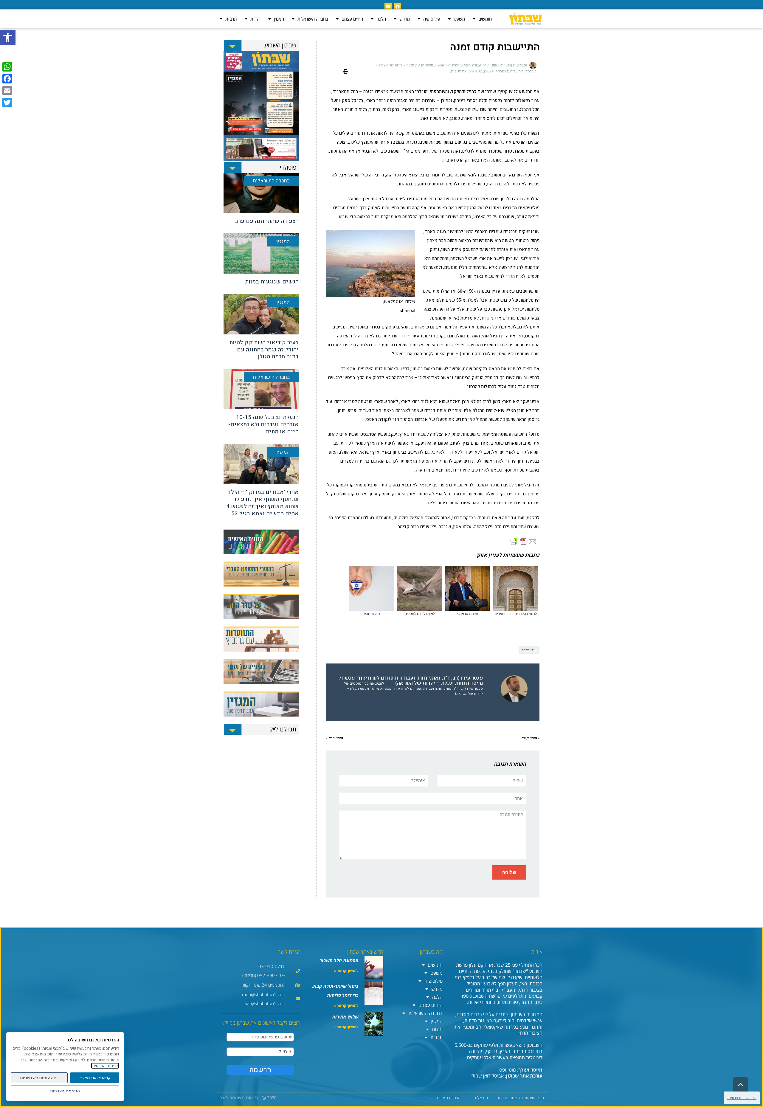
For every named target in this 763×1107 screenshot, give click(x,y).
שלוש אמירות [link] (345, 1017)
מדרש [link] (404, 19)
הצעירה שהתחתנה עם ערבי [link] (266, 221)
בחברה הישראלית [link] (312, 19)
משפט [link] (459, 19)
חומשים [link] (485, 19)
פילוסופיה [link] (431, 19)
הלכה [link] (381, 19)
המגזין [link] (279, 19)
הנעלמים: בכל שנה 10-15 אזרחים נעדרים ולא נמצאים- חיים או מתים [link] (263, 424)
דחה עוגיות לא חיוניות (39, 1077)
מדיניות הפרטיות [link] (105, 1066)
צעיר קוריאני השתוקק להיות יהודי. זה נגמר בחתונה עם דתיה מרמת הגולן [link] (264, 349)
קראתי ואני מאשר (94, 1077)
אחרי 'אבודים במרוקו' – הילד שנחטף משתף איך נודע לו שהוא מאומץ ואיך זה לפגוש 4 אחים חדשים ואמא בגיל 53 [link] (262, 502)
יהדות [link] (255, 19)
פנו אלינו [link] (480, 1098)
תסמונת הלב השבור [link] (339, 960)
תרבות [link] (231, 19)
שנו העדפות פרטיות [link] (741, 1097)
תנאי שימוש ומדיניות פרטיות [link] (520, 1098)
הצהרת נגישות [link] (448, 1098)
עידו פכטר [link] (529, 650)
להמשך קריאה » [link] (346, 970)
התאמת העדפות (65, 1091)
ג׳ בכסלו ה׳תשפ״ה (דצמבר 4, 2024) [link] (510, 71)
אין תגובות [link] (458, 71)
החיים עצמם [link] (352, 19)
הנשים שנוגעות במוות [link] (272, 281)
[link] (7, 37)
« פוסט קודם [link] (530, 738)
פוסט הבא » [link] (334, 738)
